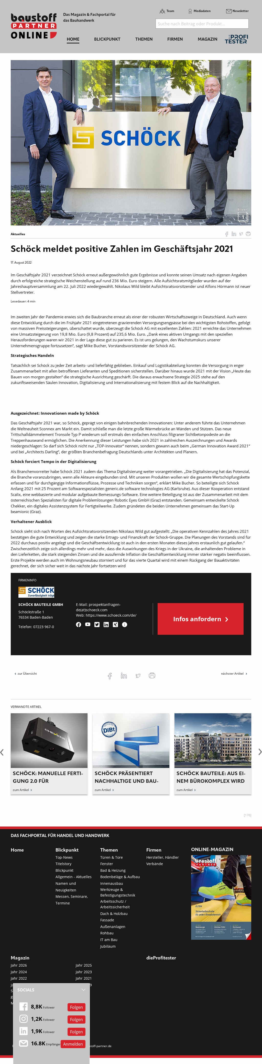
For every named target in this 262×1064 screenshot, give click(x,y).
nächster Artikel (232, 673)
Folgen (76, 1007)
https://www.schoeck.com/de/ (111, 615)
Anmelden (73, 1044)
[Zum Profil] (124, 624)
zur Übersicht (27, 673)
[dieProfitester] (236, 40)
